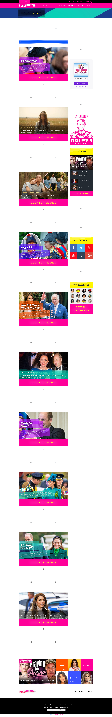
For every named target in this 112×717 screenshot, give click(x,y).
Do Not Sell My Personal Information (56, 710)
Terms (59, 704)
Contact (70, 704)
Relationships (62, 5)
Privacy (54, 704)
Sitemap (64, 704)
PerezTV (53, 5)
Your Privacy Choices (57, 714)
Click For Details (43, 77)
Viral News (81, 5)
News (75, 691)
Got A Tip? (24, 1)
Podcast (89, 5)
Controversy (72, 5)
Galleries (89, 691)
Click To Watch (81, 194)
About (41, 704)
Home (21, 42)
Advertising (47, 704)
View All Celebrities (81, 309)
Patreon (45, 5)
